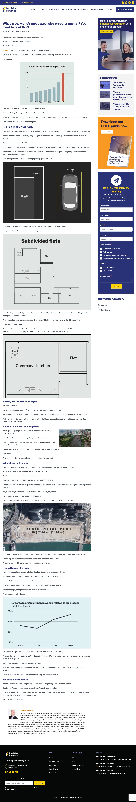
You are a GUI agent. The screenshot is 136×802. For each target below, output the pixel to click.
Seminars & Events (97, 9)
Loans (42, 9)
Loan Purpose (106, 244)
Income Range (106, 276)
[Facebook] (123, 2)
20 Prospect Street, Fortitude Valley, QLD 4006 (114, 766)
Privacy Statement (27, 787)
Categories (102, 305)
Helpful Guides (67, 9)
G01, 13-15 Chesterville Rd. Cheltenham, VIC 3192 (115, 759)
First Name (105, 205)
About (33, 9)
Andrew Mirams (9, 31)
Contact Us (110, 9)
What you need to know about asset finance (121, 106)
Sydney (5, 50)
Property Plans (54, 9)
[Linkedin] (129, 2)
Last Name (104, 215)
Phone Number (106, 235)
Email (102, 225)
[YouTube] (126, 2)
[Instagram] (133, 2)
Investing (6, 19)
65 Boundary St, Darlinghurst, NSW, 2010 (112, 773)
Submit (116, 286)
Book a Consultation (11, 3)
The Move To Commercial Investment (119, 85)
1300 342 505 (29, 3)
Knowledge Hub (80, 9)
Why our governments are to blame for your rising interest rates (122, 95)
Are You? (103, 263)
